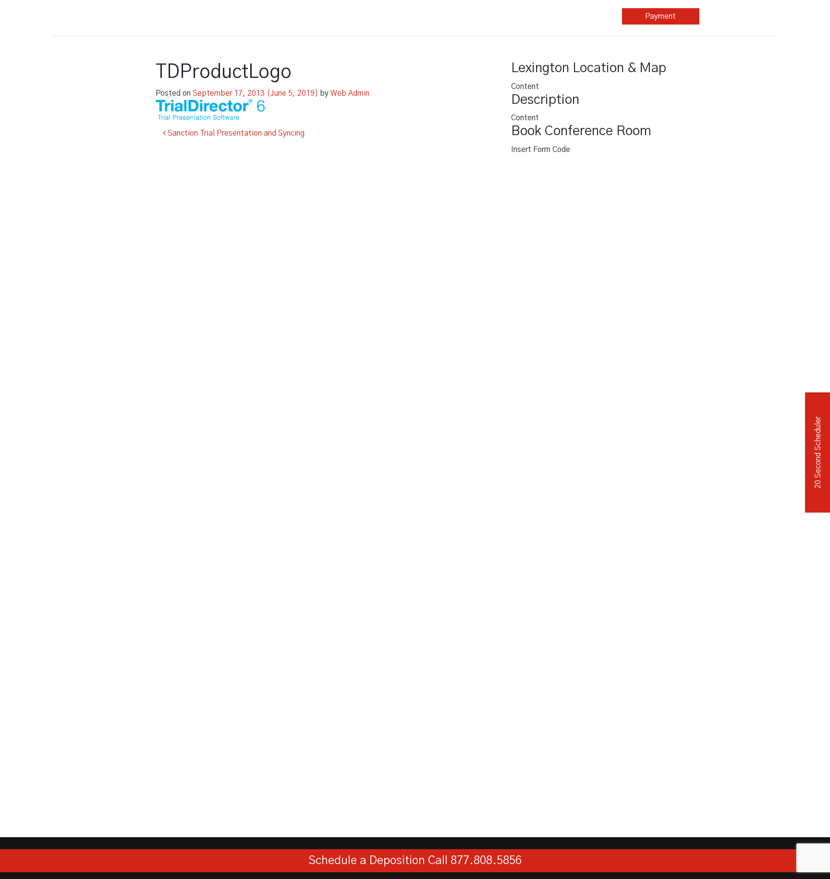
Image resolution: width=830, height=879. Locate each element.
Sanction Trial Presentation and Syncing (235, 133)
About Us (580, 16)
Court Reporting (269, 16)
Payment (660, 16)
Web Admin (349, 93)
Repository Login (738, 16)
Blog (505, 16)
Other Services (425, 16)
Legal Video (347, 16)
